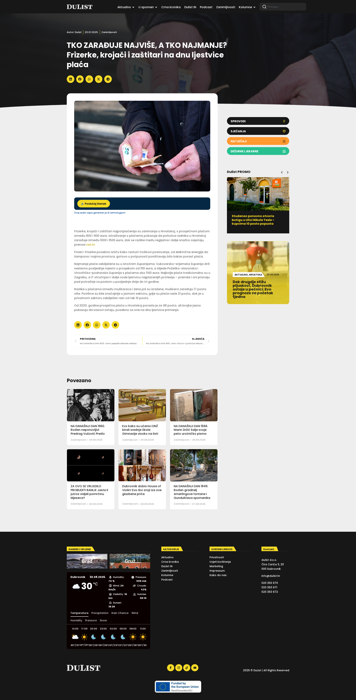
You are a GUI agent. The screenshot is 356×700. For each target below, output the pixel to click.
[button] (70, 79)
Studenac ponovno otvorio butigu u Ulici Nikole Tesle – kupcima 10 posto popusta (253, 220)
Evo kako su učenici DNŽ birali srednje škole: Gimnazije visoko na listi (140, 430)
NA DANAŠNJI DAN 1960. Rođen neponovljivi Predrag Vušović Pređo (88, 430)
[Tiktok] (186, 667)
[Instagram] (178, 667)
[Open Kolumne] (254, 7)
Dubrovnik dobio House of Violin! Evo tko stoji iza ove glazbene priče (141, 490)
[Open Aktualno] (133, 7)
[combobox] (283, 6)
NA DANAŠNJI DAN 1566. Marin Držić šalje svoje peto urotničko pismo (191, 430)
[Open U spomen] (156, 7)
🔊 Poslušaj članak (93, 204)
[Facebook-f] (170, 667)
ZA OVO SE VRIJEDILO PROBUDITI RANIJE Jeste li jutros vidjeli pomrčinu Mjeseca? (89, 492)
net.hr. (91, 244)
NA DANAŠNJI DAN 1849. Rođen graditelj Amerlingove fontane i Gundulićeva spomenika (192, 492)
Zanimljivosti (109, 32)
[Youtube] (194, 667)
